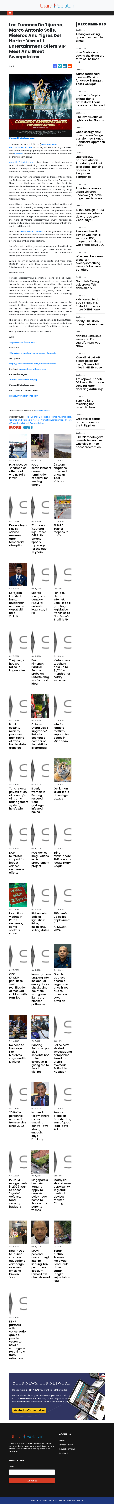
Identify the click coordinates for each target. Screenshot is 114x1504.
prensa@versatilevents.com (33, 368)
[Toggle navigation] (10, 13)
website (18, 153)
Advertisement (67, 1448)
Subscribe (32, 1480)
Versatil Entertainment (21, 147)
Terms (62, 1440)
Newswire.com (48, 144)
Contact (63, 1453)
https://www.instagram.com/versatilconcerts (32, 363)
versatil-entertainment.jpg (23, 379)
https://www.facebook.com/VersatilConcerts (32, 352)
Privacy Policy (66, 1444)
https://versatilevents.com (23, 342)
